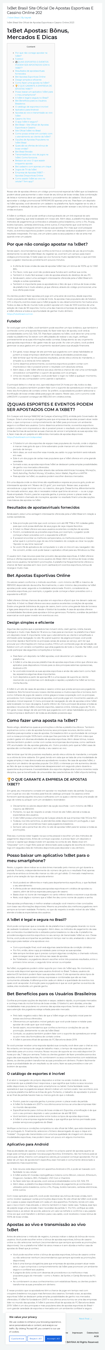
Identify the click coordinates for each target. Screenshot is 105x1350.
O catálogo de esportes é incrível (31, 107)
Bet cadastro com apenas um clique (33, 166)
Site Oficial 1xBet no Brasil (28, 130)
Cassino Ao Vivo (23, 119)
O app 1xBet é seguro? (26, 122)
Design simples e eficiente (28, 80)
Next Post (85, 1318)
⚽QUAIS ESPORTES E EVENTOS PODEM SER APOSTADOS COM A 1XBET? (32, 65)
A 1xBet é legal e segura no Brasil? (32, 98)
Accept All (53, 1338)
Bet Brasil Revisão (24, 151)
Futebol (19, 59)
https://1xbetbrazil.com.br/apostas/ (24, 437)
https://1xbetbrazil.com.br (20, 314)
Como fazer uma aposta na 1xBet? (32, 83)
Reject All (36, 1338)
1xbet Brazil (14, 17)
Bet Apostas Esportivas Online (30, 77)
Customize (17, 1338)
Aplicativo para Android (26, 110)
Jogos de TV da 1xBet (26, 169)
